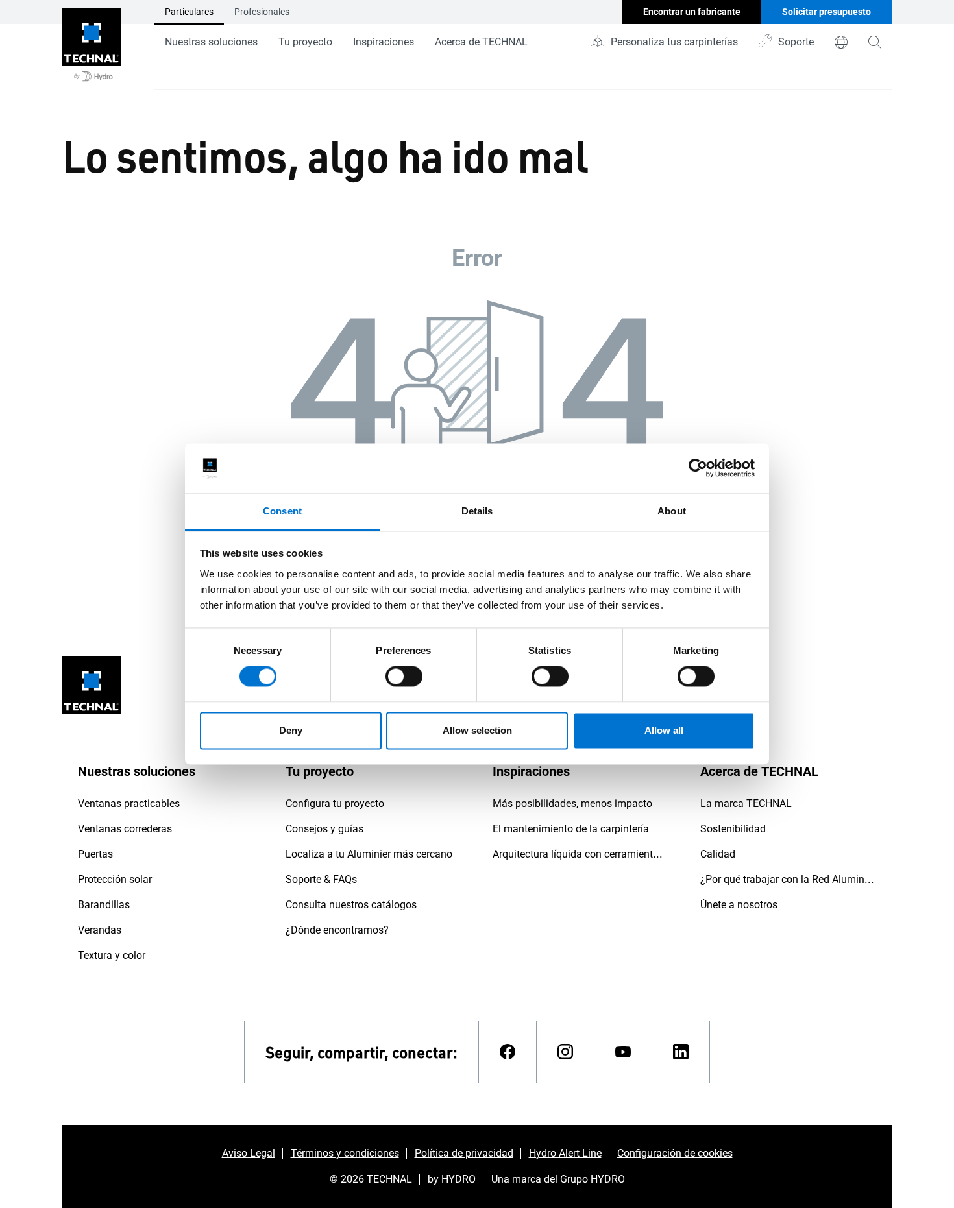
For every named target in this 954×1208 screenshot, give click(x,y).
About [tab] (671, 510)
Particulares (189, 11)
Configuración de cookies (675, 1153)
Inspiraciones (383, 42)
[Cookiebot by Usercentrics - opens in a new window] (698, 468)
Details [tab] (477, 510)
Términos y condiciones (345, 1153)
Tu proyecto (305, 42)
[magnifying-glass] (875, 42)
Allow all (663, 730)
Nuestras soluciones (211, 42)
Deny (290, 730)
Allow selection (477, 730)
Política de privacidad (464, 1153)
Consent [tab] (282, 510)
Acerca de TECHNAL (481, 42)
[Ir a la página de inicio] (91, 45)
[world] (841, 42)
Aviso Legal (248, 1153)
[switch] (403, 676)
